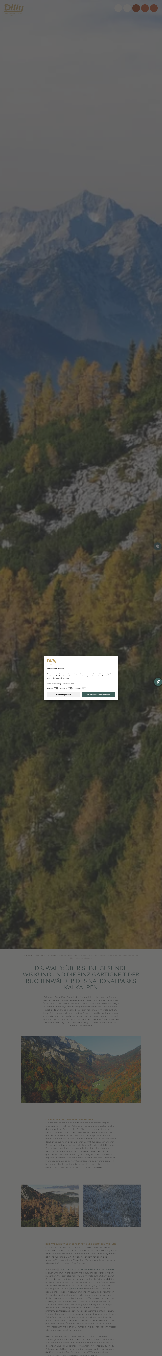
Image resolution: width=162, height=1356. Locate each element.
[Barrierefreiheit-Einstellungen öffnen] (158, 682)
